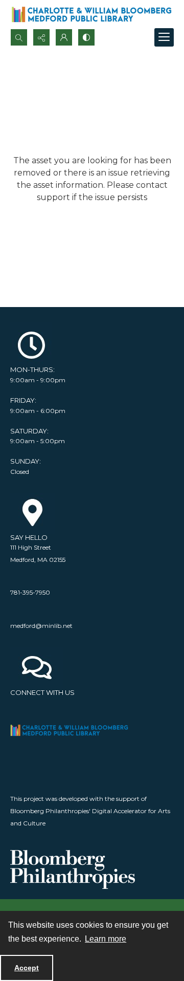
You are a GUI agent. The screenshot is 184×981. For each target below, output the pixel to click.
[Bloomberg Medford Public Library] (91, 14)
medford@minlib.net (41, 625)
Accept (26, 968)
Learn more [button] (105, 938)
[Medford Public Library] (72, 730)
